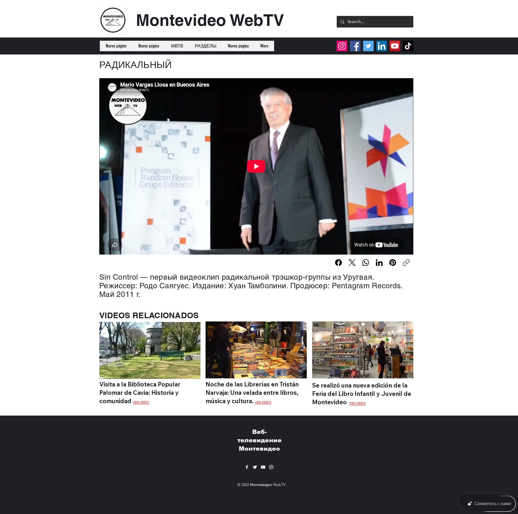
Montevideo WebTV (210, 20)
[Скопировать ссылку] (406, 262)
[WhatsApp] (365, 262)
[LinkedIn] (379, 262)
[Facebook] (338, 262)
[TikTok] (408, 46)
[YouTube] (395, 46)
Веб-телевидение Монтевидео (259, 440)
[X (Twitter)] (352, 262)
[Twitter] (368, 46)
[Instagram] (342, 46)
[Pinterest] (392, 262)
